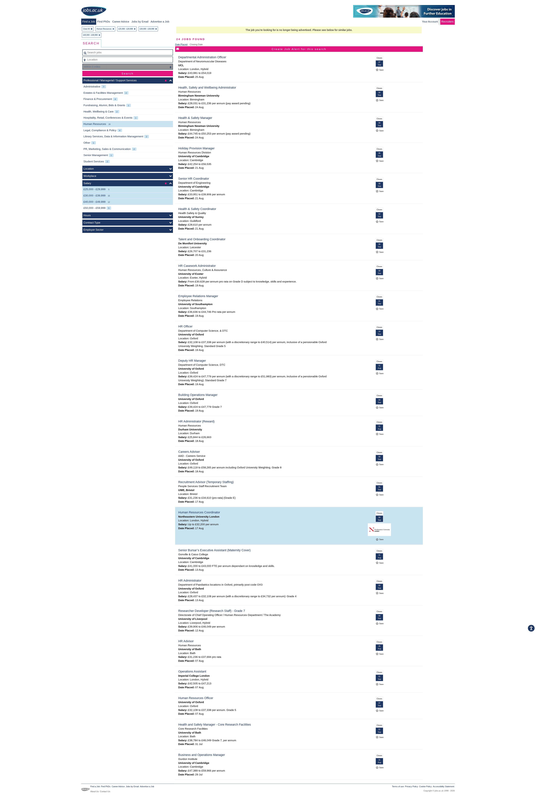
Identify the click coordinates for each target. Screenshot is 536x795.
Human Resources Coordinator (199, 512)
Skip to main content (13, 3)
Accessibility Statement (443, 786)
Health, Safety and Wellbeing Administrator (207, 87)
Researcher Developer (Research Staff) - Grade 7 (211, 611)
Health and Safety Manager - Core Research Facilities (214, 724)
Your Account (430, 21)
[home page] (93, 11)
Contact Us (105, 791)
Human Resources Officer (195, 698)
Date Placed (181, 44)
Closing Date (196, 44)
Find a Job (88, 21)
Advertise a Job (160, 21)
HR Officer (185, 326)
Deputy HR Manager (192, 360)
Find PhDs (103, 21)
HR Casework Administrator (197, 266)
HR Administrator (189, 580)
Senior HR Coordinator (193, 178)
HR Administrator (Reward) (196, 421)
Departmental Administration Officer (202, 57)
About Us (94, 791)
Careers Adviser (189, 451)
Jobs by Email (139, 21)
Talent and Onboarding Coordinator (201, 239)
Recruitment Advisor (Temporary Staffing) (206, 482)
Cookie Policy (425, 786)
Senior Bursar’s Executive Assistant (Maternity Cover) (214, 550)
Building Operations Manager (197, 395)
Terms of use (398, 786)
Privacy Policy (411, 786)
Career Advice (120, 21)
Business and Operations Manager (201, 755)
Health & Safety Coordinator (197, 209)
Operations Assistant (192, 671)
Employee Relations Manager (198, 296)
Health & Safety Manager (195, 118)
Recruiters (447, 21)
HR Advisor (186, 641)
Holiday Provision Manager (196, 148)
